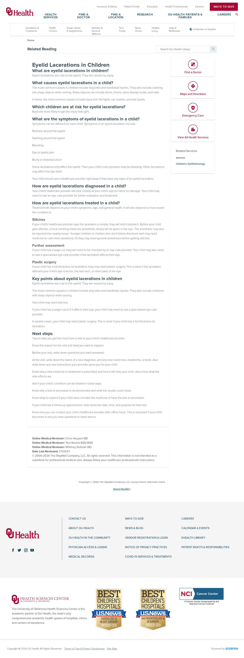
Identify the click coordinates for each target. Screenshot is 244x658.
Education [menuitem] (152, 6)
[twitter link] (19, 550)
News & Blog (134, 528)
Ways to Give (134, 518)
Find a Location (115, 16)
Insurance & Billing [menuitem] (107, 6)
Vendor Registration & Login (146, 537)
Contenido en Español (204, 29)
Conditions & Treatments (32, 29)
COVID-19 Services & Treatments (148, 556)
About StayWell (121, 489)
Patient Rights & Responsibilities (205, 547)
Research (145, 14)
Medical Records (81, 556)
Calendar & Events (195, 528)
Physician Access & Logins (88, 547)
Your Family (122, 29)
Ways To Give (223, 6)
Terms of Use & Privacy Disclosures (84, 648)
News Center (138, 29)
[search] (183, 49)
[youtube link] (32, 550)
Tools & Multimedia (174, 29)
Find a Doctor (83, 16)
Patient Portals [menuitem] (132, 6)
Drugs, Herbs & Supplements (74, 29)
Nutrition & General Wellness (97, 31)
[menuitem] (237, 14)
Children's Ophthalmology (190, 163)
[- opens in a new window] (40, 599)
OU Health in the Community (90, 537)
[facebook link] (13, 550)
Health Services (50, 16)
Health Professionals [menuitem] (176, 6)
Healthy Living (156, 29)
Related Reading (41, 49)
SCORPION (232, 648)
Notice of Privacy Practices (146, 547)
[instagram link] (26, 550)
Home (30, 40)
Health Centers (53, 29)
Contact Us (77, 518)
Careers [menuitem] (199, 6)
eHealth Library (193, 537)
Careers (224, 14)
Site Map (112, 648)
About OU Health (81, 528)
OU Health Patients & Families (185, 16)
